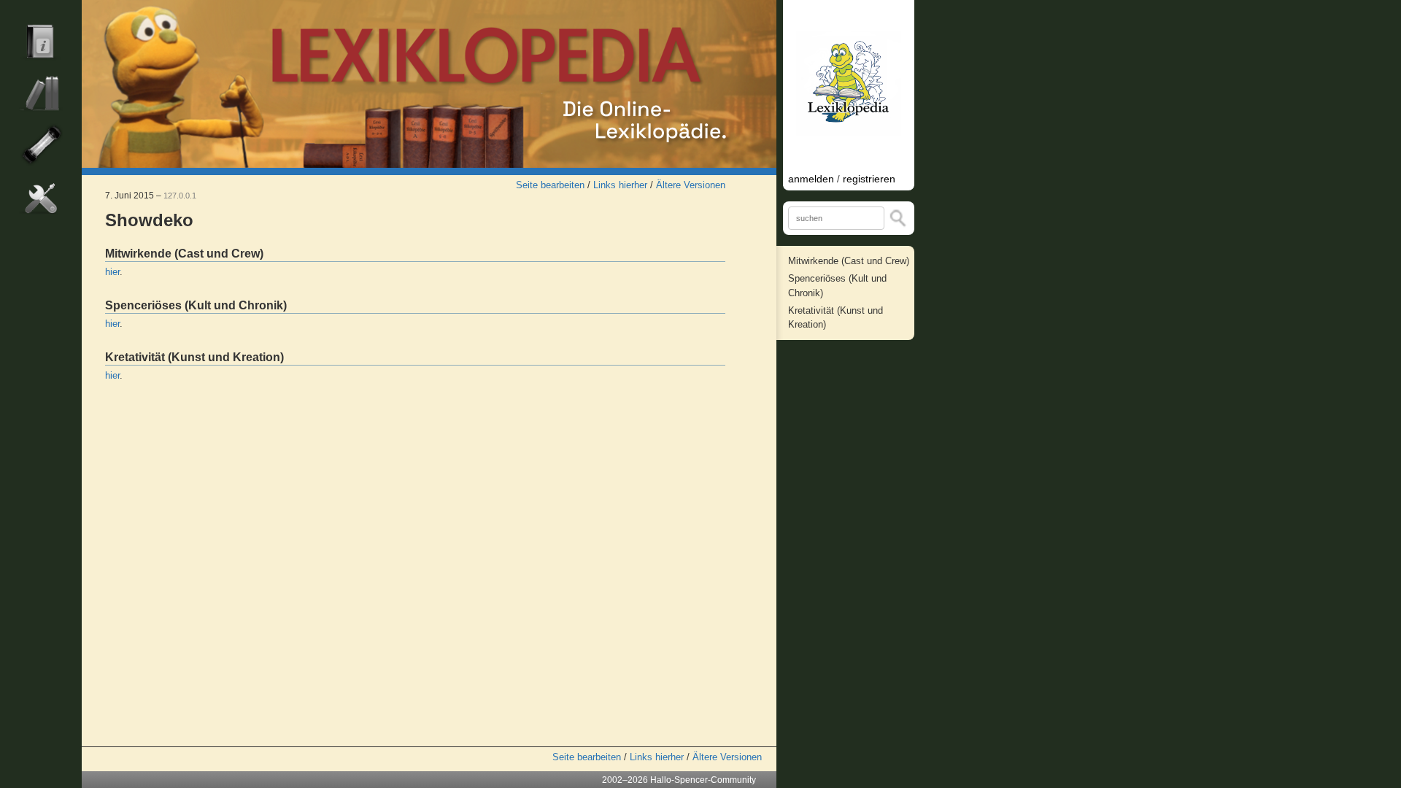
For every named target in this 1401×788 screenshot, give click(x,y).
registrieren (869, 179)
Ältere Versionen (690, 184)
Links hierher (620, 184)
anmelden (811, 179)
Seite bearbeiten (550, 184)
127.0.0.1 (179, 195)
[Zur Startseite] (429, 84)
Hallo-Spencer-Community (703, 780)
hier (112, 271)
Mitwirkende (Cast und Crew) (848, 260)
